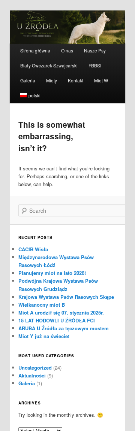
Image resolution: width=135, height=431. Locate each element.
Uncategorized (35, 367)
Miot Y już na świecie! (43, 336)
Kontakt (75, 80)
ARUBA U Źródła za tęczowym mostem (63, 328)
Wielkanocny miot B (41, 304)
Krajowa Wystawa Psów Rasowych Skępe (66, 296)
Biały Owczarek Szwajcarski (49, 65)
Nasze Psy (95, 50)
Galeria (27, 80)
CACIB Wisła (33, 249)
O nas (67, 50)
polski (34, 95)
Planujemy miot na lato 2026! (52, 272)
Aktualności (32, 375)
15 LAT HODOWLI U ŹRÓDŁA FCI (56, 320)
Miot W (101, 80)
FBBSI (94, 65)
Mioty (51, 80)
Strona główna (35, 50)
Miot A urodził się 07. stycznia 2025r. (61, 312)
